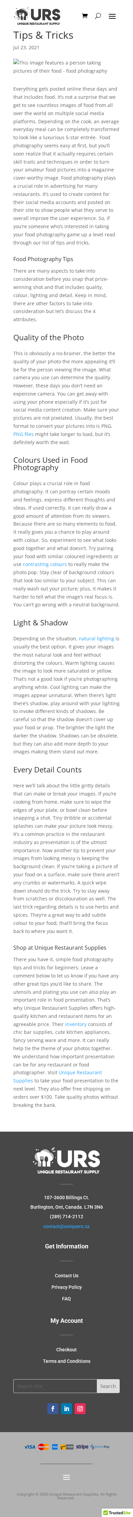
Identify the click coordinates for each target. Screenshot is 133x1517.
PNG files (23, 434)
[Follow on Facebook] (52, 1408)
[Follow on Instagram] (80, 1408)
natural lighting (96, 638)
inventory (76, 1024)
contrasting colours (45, 564)
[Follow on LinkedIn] (66, 1408)
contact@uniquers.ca (66, 1226)
